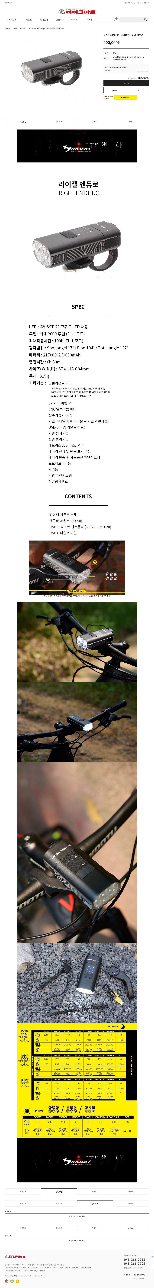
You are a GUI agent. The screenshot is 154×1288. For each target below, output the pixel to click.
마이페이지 (139, 3)
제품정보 (23, 122)
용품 (15, 28)
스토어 (59, 19)
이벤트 (89, 19)
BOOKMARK (8, 3)
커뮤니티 (74, 19)
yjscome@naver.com (37, 1271)
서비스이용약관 (139, 1278)
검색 (145, 19)
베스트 (29, 19)
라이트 (23, 28)
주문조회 (146, 3)
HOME (7, 28)
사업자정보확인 (86, 1268)
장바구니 (115, 90)
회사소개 (44, 19)
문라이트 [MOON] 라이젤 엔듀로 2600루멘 (46, 28)
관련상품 (59, 121)
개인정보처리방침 (139, 1275)
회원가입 (127, 3)
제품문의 (131, 121)
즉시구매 (126, 83)
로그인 (133, 3)
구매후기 (95, 121)
